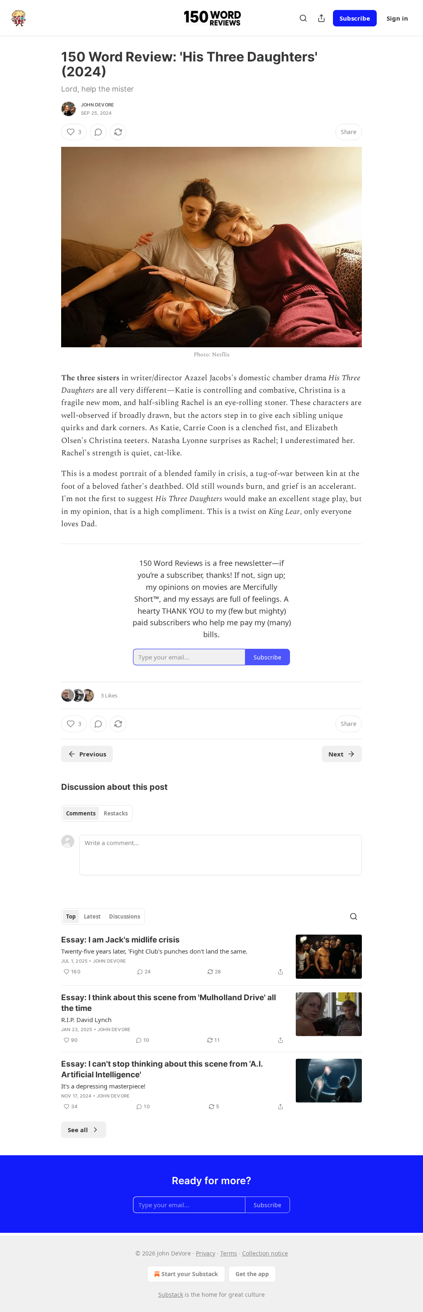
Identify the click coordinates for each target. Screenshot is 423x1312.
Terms (228, 1253)
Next (336, 754)
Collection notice (265, 1253)
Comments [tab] (80, 813)
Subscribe (355, 18)
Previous (92, 754)
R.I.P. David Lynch (86, 1019)
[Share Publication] (321, 18)
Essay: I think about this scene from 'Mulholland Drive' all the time (168, 1003)
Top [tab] (71, 916)
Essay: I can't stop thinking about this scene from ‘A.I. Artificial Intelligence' (162, 1069)
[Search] (303, 18)
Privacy (205, 1253)
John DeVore (97, 105)
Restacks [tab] (116, 813)
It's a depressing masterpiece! (103, 1086)
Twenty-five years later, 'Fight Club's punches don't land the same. (154, 951)
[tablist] (97, 813)
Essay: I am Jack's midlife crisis (120, 940)
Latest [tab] (92, 916)
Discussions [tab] (124, 916)
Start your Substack (190, 1274)
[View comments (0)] (98, 132)
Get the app (252, 1274)
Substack (170, 1294)
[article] (211, 956)
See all (78, 1130)
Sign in (397, 18)
